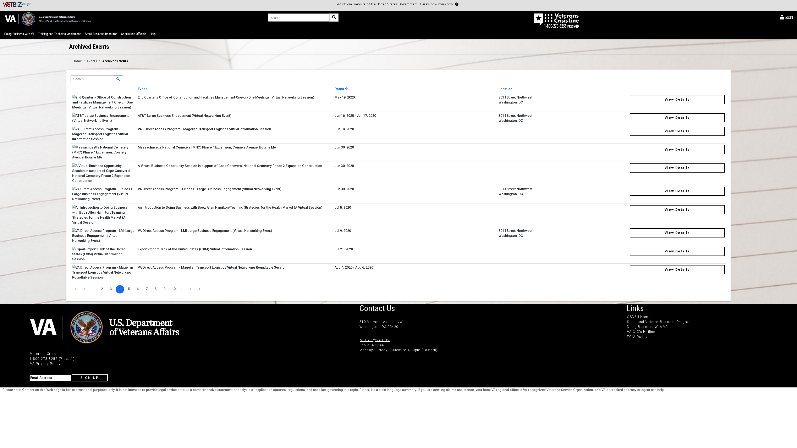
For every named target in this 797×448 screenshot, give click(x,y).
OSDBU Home (638, 317)
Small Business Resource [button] (101, 34)
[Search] (334, 17)
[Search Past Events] (118, 79)
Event (142, 89)
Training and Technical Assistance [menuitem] (59, 34)
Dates (340, 89)
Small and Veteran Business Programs (660, 322)
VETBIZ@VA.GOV (375, 340)
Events (92, 61)
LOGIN (788, 18)
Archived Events (115, 61)
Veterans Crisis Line (47, 354)
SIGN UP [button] (90, 378)
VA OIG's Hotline (641, 332)
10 (174, 289)
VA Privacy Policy (45, 364)
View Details (677, 99)
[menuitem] (786, 17)
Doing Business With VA (647, 327)
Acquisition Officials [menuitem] (133, 34)
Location (505, 89)
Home (77, 61)
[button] (457, 4)
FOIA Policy (637, 337)
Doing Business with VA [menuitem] (19, 34)
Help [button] (153, 34)
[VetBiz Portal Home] (16, 4)
